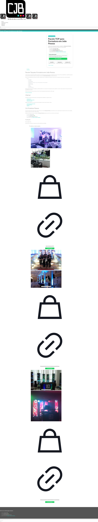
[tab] (50, 68)
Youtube (60, 51)
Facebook (57, 51)
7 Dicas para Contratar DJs (28, 92)
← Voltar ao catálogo (50, 65)
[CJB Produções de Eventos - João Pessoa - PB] (19, 19)
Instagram (64, 51)
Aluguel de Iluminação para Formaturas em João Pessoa (49, 366)
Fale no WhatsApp (49, 248)
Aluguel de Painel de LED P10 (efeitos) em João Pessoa (49, 499)
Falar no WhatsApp (58, 58)
